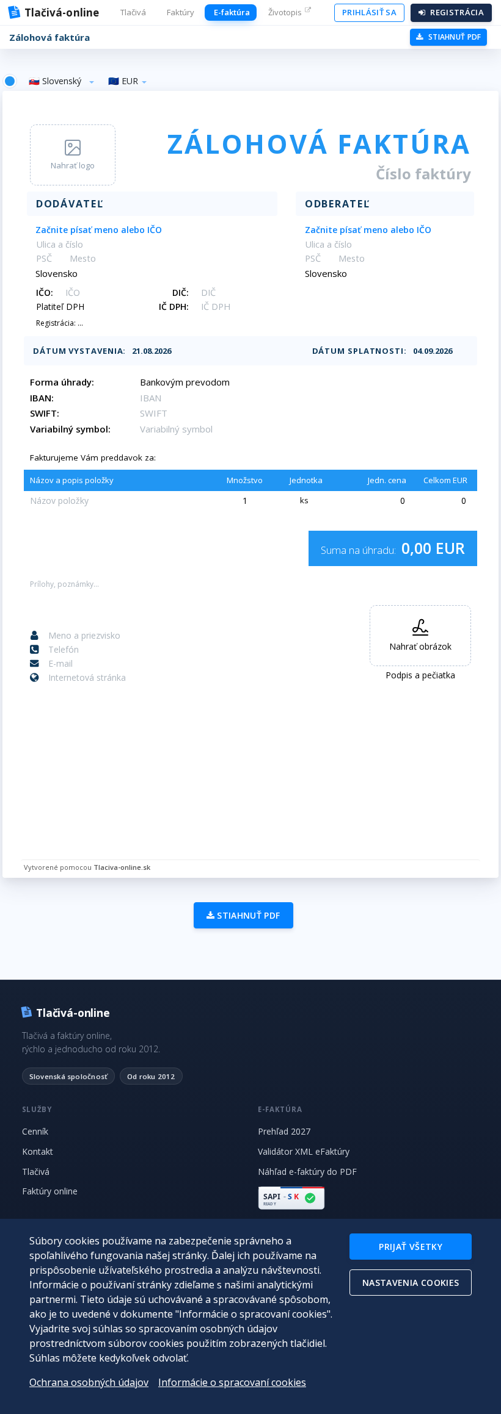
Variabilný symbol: (70, 429)
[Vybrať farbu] (9, 81)
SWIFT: (44, 413)
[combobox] (62, 81)
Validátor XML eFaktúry (303, 1151)
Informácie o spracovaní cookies (232, 1382)
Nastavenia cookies (410, 1282)
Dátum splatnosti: (359, 350)
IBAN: (42, 398)
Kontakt (37, 1151)
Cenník (35, 1131)
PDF (454, 37)
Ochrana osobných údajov (88, 1382)
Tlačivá (35, 1171)
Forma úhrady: (62, 382)
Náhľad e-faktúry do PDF (307, 1171)
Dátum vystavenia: (79, 350)
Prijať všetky (410, 1246)
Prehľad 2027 (284, 1131)
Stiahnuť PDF (247, 915)
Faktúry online (50, 1191)
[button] (132, 13)
